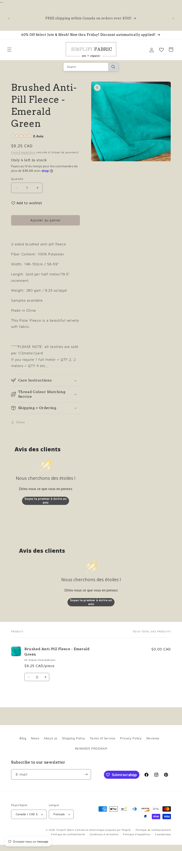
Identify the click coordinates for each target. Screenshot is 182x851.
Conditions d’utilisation (104, 834)
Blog (23, 738)
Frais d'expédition (23, 152)
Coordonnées (163, 834)
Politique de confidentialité (68, 834)
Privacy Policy (131, 738)
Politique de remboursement (153, 829)
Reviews (152, 738)
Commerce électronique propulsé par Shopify (103, 829)
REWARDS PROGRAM (91, 748)
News (35, 738)
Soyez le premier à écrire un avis (45, 501)
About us (50, 738)
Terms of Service (102, 738)
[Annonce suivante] (173, 18)
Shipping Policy (73, 738)
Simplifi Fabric (65, 829)
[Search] (113, 67)
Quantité (17, 179)
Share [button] (20, 422)
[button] (9, 49)
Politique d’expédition (136, 834)
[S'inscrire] (86, 774)
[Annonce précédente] (9, 18)
